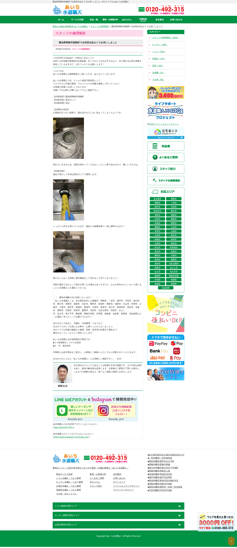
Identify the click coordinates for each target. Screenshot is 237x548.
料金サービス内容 (64, 474)
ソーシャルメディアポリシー (126, 486)
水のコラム (95, 482)
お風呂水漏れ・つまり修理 (68, 486)
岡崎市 (157, 203)
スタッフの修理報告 (100, 26)
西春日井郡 (174, 275)
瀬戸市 (157, 207)
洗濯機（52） (158, 73)
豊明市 (157, 255)
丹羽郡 (157, 279)
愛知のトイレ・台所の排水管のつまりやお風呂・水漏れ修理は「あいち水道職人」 (91, 468)
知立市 (157, 247)
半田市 (174, 207)
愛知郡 (157, 275)
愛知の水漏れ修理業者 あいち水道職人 (70, 26)
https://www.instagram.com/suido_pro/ (71, 437)
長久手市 (174, 271)
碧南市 (174, 215)
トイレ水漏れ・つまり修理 (68, 478)
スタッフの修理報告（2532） (165, 38)
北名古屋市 (174, 263)
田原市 (157, 259)
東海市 (174, 239)
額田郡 (174, 284)
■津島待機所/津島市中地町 (160, 484)
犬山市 (174, 227)
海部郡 (174, 279)
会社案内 (117, 474)
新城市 (157, 239)
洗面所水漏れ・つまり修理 (68, 490)
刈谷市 (157, 219)
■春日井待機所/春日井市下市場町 (163, 468)
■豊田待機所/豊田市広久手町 (161, 461)
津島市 (157, 215)
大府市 (157, 243)
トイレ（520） (159, 52)
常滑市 (157, 231)
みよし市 (174, 267)
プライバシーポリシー (123, 490)
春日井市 (157, 211)
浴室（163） (158, 66)
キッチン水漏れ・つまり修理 (69, 482)
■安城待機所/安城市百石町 (160, 474)
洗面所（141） (159, 59)
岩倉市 (174, 251)
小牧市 (157, 235)
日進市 (174, 255)
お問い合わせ (119, 478)
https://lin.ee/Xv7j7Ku (63, 427)
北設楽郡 (166, 288)
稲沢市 (174, 235)
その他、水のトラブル (66, 494)
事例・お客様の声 (98, 474)
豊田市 (174, 219)
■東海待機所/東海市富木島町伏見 (163, 480)
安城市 (157, 223)
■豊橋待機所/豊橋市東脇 (159, 464)
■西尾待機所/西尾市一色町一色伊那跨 (165, 487)
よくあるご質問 (97, 478)
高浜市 (157, 251)
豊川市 (174, 211)
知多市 (174, 243)
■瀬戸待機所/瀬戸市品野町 (160, 477)
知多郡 (157, 284)
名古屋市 (157, 199)
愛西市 (174, 259)
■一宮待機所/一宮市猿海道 (160, 458)
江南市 (174, 231)
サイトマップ (119, 482)
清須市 (157, 263)
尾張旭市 (174, 247)
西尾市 (174, 223)
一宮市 (174, 203)
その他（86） (158, 80)
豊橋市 (174, 199)
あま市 (157, 271)
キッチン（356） (160, 45)
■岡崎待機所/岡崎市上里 (159, 471)
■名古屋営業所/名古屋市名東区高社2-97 (166, 455)
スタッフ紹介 (96, 486)
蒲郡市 (157, 227)
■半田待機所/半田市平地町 (160, 490)
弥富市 (157, 267)
